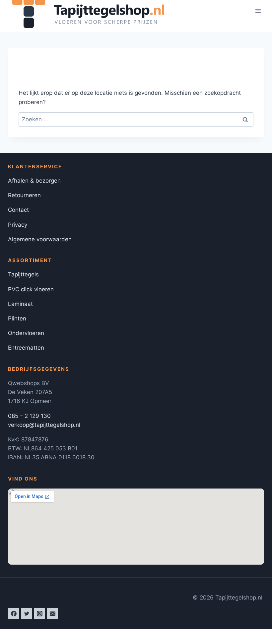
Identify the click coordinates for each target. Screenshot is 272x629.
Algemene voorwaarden (40, 239)
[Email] (52, 613)
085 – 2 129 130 (29, 416)
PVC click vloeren (31, 289)
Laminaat (20, 304)
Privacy (17, 224)
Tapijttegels (23, 274)
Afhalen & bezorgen (34, 180)
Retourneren (24, 195)
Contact (18, 209)
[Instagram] (39, 613)
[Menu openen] (258, 11)
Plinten (17, 318)
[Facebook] (13, 613)
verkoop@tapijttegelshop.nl (44, 425)
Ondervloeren (26, 333)
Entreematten (26, 347)
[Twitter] (26, 613)
